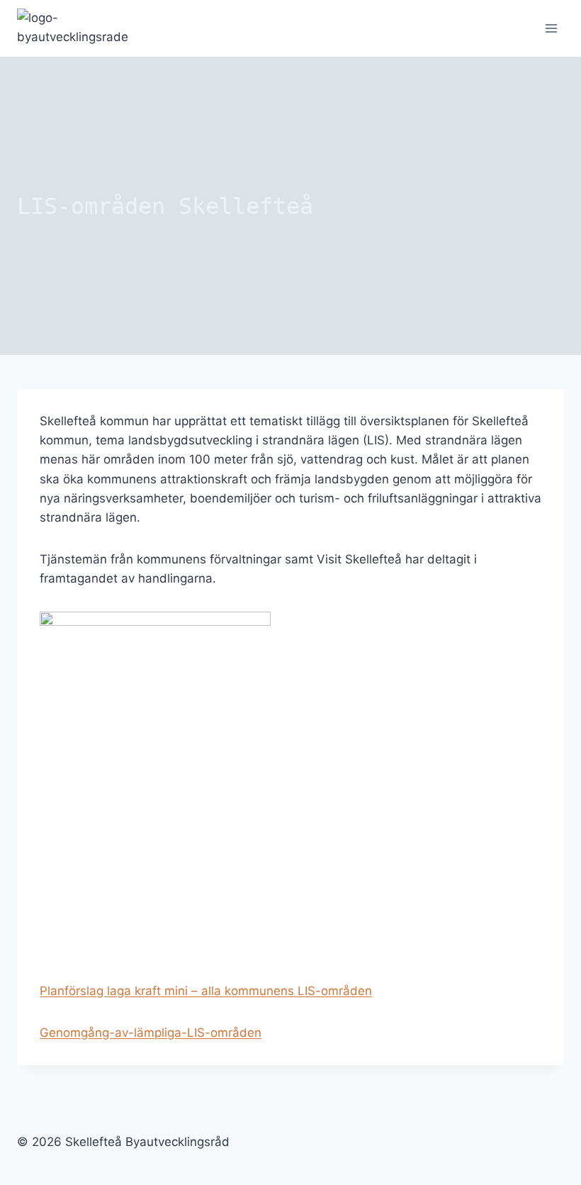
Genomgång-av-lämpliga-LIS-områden (150, 1033)
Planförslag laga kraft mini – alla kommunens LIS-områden (206, 991)
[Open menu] (551, 28)
